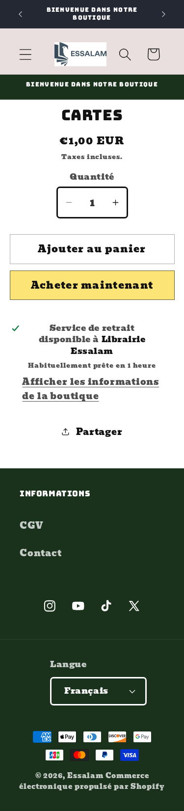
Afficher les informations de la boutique (90, 389)
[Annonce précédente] (20, 14)
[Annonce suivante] (164, 14)
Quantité (92, 177)
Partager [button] (99, 432)
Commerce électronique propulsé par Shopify (92, 781)
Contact (40, 553)
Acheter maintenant (92, 285)
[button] (25, 54)
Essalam (85, 775)
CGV (31, 525)
